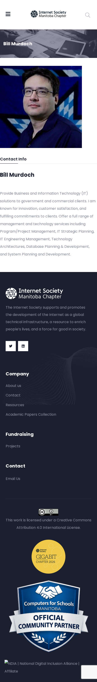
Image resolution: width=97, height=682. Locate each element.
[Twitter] (11, 346)
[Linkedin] (23, 346)
